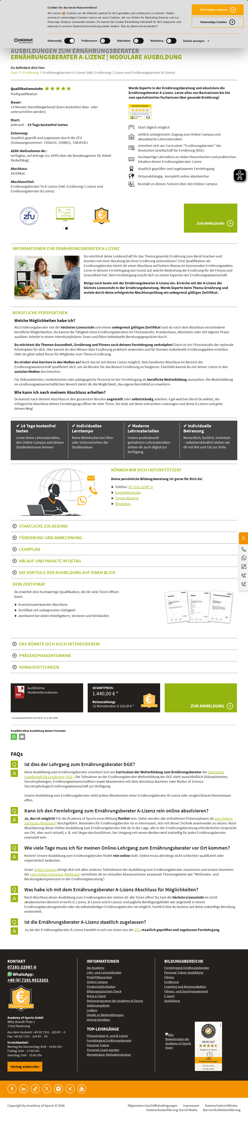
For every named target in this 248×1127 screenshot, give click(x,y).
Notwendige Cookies (213, 22)
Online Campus (45, 869)
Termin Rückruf (127, 498)
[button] (14, 737)
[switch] (105, 41)
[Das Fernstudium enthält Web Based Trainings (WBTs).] (29, 214)
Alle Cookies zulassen (214, 9)
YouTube (81, 1088)
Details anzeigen (193, 40)
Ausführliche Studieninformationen (42, 690)
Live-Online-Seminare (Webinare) (55, 874)
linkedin (23, 1088)
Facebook (12, 1088)
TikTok (35, 1088)
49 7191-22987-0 (140, 486)
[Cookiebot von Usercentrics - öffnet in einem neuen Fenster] (23, 41)
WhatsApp (123, 503)
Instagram (58, 1088)
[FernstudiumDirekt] (140, 112)
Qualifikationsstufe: (27, 88)
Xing (70, 1088)
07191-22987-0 (21, 967)
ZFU (138, 929)
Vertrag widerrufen (25, 1066)
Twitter (46, 1088)
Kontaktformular (128, 492)
